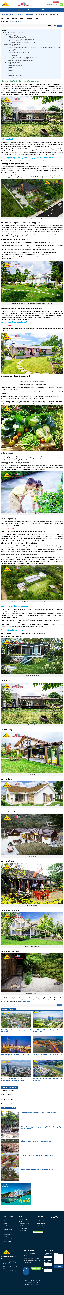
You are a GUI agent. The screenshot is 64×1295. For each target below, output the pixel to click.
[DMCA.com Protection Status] (38, 1231)
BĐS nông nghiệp (8, 1216)
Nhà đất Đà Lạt (7, 1232)
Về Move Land (7, 1241)
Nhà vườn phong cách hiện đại (15, 65)
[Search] (28, 10)
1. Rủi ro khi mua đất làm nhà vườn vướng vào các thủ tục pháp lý (23, 57)
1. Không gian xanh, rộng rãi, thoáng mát (17, 37)
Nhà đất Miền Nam (8, 1234)
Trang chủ (5, 14)
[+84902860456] (23, 10)
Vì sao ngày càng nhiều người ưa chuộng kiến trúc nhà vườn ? (19, 36)
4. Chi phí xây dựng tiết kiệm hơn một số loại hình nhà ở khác (22, 42)
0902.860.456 (31, 1253)
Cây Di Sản (6, 1236)
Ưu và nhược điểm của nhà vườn (12, 44)
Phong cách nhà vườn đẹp (11, 64)
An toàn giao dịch (40, 1227)
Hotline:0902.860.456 (36, 1268)
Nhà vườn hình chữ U (13, 72)
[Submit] (61, 4)
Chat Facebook (26, 1269)
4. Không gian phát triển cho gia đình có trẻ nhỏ (19, 52)
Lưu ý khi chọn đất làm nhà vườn (13, 62)
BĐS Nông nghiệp (24, 1223)
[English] (57, 2)
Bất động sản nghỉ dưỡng (17, 14)
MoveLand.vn (21, 21)
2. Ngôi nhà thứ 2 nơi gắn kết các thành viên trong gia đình (21, 39)
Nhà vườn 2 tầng (11, 69)
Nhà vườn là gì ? (9, 34)
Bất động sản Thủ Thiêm (7, 1090)
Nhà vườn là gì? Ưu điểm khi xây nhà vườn (13, 32)
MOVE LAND (37, 1284)
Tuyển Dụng (7, 1243)
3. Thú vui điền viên (12, 50)
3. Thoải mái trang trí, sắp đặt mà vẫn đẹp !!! (18, 40)
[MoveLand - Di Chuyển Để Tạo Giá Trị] (5, 4)
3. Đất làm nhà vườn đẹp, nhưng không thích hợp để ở (20, 60)
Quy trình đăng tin (40, 1225)
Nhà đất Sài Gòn (8, 1229)
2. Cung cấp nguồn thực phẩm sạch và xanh (18, 49)
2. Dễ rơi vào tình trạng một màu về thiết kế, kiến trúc (20, 59)
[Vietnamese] (54, 2)
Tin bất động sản (28, 14)
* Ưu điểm (12, 45)
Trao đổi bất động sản (7, 1099)
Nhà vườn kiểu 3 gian (13, 73)
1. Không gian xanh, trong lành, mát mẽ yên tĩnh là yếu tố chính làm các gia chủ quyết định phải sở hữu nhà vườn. (34, 47)
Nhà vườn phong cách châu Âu (15, 75)
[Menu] (35, 9)
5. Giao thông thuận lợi (13, 54)
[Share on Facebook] (58, 26)
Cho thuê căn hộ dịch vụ (7, 1095)
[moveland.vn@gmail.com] (19, 10)
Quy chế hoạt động (41, 1220)
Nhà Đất (6, 1223)
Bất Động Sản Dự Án (7, 1226)
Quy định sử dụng (40, 1223)
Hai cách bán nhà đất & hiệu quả (9, 1103)
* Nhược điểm (13, 55)
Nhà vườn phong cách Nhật (14, 77)
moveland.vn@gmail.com (33, 1255)
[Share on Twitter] (60, 26)
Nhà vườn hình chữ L (12, 70)
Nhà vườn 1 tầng (11, 67)
